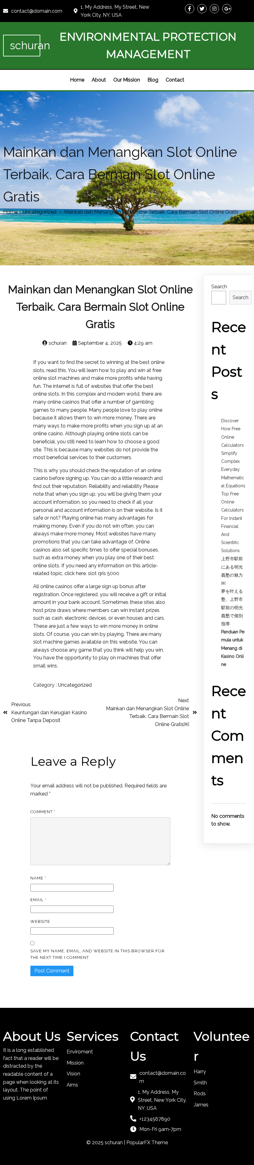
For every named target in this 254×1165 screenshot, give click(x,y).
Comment (42, 811)
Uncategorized (39, 212)
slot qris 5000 (103, 573)
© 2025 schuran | (106, 1142)
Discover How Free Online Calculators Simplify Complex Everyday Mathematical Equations (233, 453)
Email (38, 899)
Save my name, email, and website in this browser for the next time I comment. (97, 954)
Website (40, 921)
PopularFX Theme (147, 1142)
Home (10, 212)
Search (219, 287)
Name (38, 878)
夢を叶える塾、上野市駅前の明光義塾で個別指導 (232, 607)
